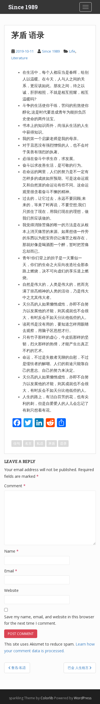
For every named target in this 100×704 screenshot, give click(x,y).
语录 (63, 443)
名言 (28, 443)
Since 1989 (23, 7)
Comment (15, 485)
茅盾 (51, 443)
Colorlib (47, 698)
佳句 (16, 443)
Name (11, 551)
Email (10, 570)
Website (11, 590)
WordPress (82, 698)
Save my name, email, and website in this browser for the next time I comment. (49, 620)
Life (72, 51)
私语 (40, 443)
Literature (19, 57)
